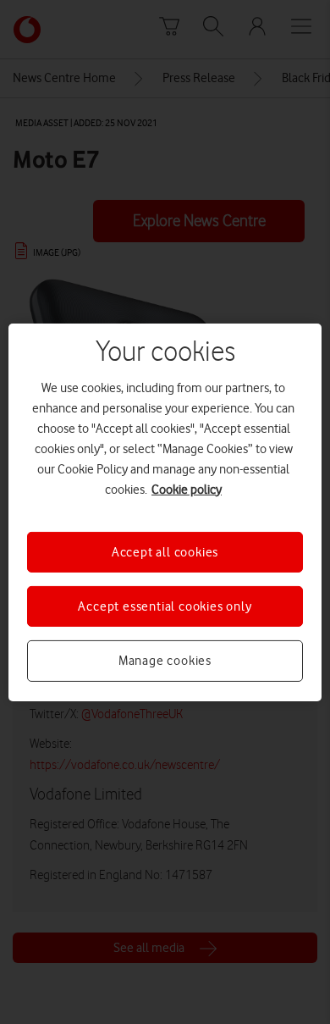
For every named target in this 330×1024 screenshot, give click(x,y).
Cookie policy (186, 488)
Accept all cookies (165, 551)
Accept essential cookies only (164, 606)
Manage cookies (165, 660)
